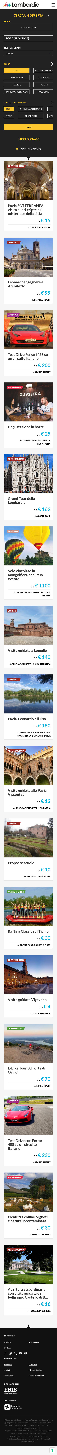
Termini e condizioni (36, 1375)
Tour (9, 116)
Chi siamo (8, 1365)
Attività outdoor (31, 109)
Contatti (7, 1370)
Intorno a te (28, 27)
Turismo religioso (17, 91)
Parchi (44, 84)
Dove (7, 21)
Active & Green (44, 70)
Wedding (43, 91)
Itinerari (43, 77)
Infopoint (17, 77)
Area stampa (9, 1375)
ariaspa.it (7, 1342)
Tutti (16, 70)
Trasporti (31, 116)
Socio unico (33, 1365)
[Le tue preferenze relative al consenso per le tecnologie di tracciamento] (52, 1450)
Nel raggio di (12, 47)
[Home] (21, 4)
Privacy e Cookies (35, 1370)
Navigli (16, 84)
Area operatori (34, 1342)
